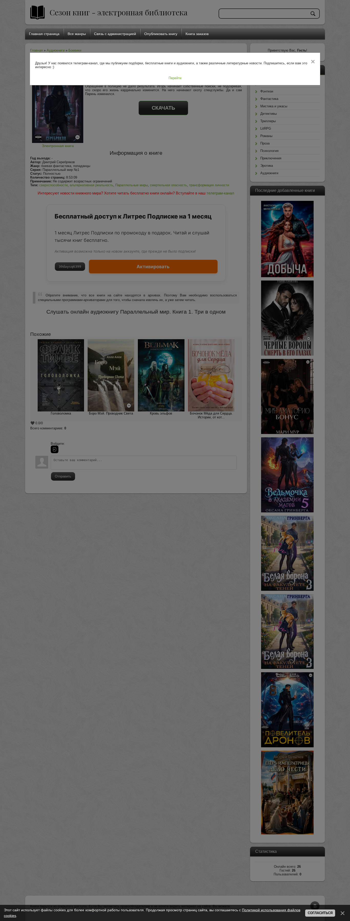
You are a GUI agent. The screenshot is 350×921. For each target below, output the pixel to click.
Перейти (175, 78)
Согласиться (320, 913)
